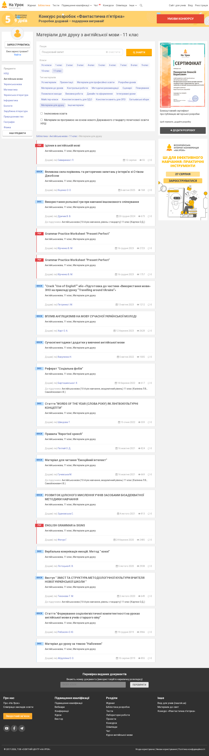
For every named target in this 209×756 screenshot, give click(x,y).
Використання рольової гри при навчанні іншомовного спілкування (92, 201)
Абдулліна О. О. (66, 658)
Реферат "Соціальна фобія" (64, 368)
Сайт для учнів (177, 5)
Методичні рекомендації (105, 88)
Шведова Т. (64, 422)
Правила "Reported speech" (64, 434)
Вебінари (60, 707)
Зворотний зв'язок (18, 716)
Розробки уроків (127, 82)
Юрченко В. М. (65, 248)
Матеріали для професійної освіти (95, 82)
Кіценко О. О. (64, 190)
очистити (114, 52)
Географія (9, 122)
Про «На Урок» (11, 703)
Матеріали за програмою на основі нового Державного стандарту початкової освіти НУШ (94, 121)
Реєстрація (201, 5)
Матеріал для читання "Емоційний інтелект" (76, 460)
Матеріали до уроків (52, 88)
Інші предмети (17, 133)
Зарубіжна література (16, 111)
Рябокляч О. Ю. (66, 632)
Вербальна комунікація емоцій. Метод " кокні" (77, 551)
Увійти (17, 54)
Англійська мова (13, 79)
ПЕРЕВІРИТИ (139, 684)
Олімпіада (121, 5)
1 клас (58, 65)
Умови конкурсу (180, 18)
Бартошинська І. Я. (68, 383)
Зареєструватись (18, 44)
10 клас (45, 71)
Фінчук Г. (62, 539)
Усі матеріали (48, 82)
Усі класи (46, 65)
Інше (132, 5)
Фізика (7, 127)
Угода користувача (144, 749)
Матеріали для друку (52, 105)
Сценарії (127, 88)
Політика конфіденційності (191, 749)
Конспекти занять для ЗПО (111, 99)
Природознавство (14, 116)
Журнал (31, 5)
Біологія (8, 106)
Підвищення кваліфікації (76, 5)
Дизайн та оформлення (100, 93)
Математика (10, 89)
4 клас (91, 65)
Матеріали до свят (168, 707)
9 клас (145, 65)
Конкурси (108, 5)
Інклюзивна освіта (55, 113)
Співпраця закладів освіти (18, 707)
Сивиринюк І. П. (66, 160)
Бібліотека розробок (118, 707)
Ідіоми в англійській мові (62, 145)
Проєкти (111, 718)
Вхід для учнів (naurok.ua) (172, 703)
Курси (58, 715)
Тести (55, 5)
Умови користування (166, 749)
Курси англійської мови (119, 734)
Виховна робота (74, 93)
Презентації (66, 82)
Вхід (190, 5)
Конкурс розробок (82, 16)
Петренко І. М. (65, 304)
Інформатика (11, 100)
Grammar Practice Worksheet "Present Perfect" (77, 233)
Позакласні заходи (51, 93)
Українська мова (13, 84)
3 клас (80, 65)
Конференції (62, 711)
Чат (97, 5)
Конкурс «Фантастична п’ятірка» (176, 711)
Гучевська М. (65, 474)
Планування (142, 88)
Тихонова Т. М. (66, 596)
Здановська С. (65, 513)
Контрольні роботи (77, 88)
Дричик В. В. (64, 216)
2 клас (69, 65)
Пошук (43, 46)
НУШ (6, 73)
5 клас (101, 65)
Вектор (59, 718)
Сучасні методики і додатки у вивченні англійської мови (85, 342)
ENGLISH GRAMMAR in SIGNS (65, 525)
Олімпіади (111, 726)
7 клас (123, 65)
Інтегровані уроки (126, 93)
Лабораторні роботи (118, 715)
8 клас (134, 65)
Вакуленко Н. (65, 357)
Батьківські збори (139, 99)
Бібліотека (44, 5)
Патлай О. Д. (64, 448)
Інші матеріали (76, 105)
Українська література (16, 95)
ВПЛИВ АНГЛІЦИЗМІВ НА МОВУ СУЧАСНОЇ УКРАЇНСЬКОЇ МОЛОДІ (91, 316)
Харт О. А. (63, 330)
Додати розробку (183, 130)
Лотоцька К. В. (65, 566)
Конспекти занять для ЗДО (77, 99)
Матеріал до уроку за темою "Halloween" (73, 643)
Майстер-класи (49, 99)
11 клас (57, 71)
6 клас (112, 65)
